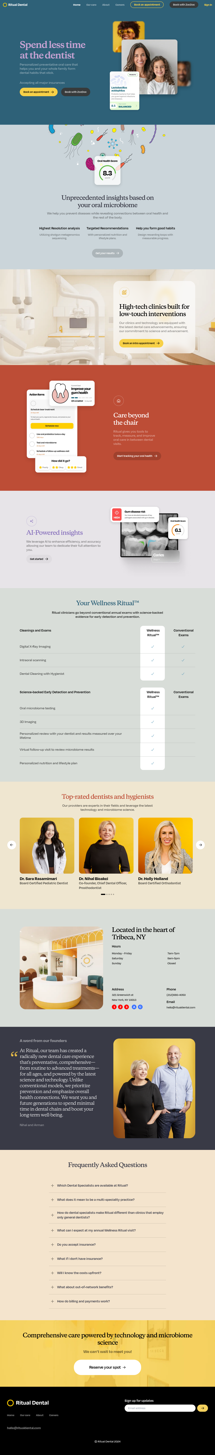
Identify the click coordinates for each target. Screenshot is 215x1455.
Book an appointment (147, 5)
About (106, 5)
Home (76, 5)
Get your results (105, 253)
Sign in (208, 5)
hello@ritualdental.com (24, 1428)
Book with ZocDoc (184, 5)
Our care (91, 5)
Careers (119, 5)
